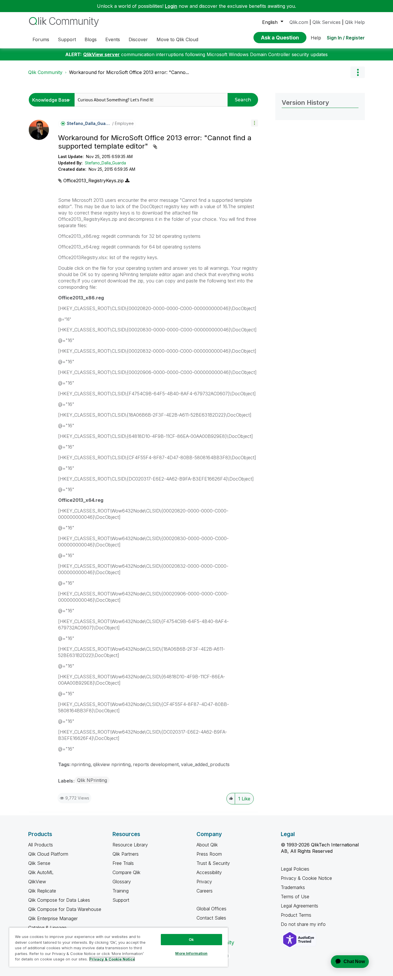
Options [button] (357, 72)
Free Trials (123, 863)
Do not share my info (304, 924)
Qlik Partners (125, 854)
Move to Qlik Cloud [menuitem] (177, 39)
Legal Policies (295, 869)
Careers (205, 891)
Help (316, 38)
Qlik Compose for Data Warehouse (64, 909)
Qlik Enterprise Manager (53, 918)
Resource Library (130, 845)
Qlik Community (45, 72)
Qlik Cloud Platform (48, 854)
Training (120, 891)
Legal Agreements (299, 906)
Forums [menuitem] (41, 39)
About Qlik (207, 845)
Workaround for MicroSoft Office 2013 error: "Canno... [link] (129, 72)
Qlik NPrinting (92, 780)
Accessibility (209, 872)
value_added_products (205, 764)
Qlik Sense (39, 863)
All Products (40, 845)
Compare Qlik (126, 872)
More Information (191, 953)
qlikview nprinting (112, 764)
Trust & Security (213, 863)
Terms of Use (295, 896)
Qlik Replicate (42, 891)
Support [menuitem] (67, 39)
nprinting (81, 764)
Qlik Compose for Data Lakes (59, 900)
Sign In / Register (346, 38)
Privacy (204, 881)
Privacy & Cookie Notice (306, 878)
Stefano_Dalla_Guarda (105, 162)
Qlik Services (326, 22)
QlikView (37, 881)
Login (171, 6)
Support (120, 900)
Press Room (209, 854)
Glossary (121, 881)
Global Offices (211, 909)
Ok (191, 939)
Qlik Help (355, 22)
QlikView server (101, 54)
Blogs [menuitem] (91, 39)
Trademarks (293, 887)
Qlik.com (298, 22)
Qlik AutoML (41, 872)
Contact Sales (211, 918)
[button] (254, 123)
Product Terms (296, 915)
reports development (156, 764)
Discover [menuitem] (138, 39)
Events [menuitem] (112, 39)
